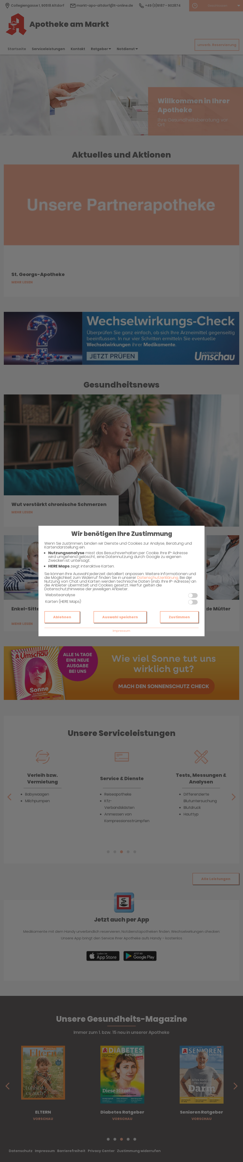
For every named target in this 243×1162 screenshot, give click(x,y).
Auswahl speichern (120, 617)
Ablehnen (62, 617)
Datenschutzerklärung (157, 577)
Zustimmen (179, 617)
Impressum (121, 630)
